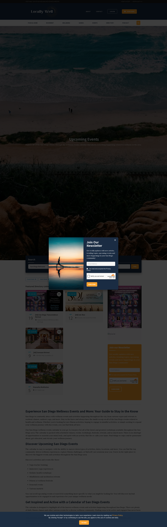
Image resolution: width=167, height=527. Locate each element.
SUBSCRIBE (92, 284)
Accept (84, 522)
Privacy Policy (117, 515)
